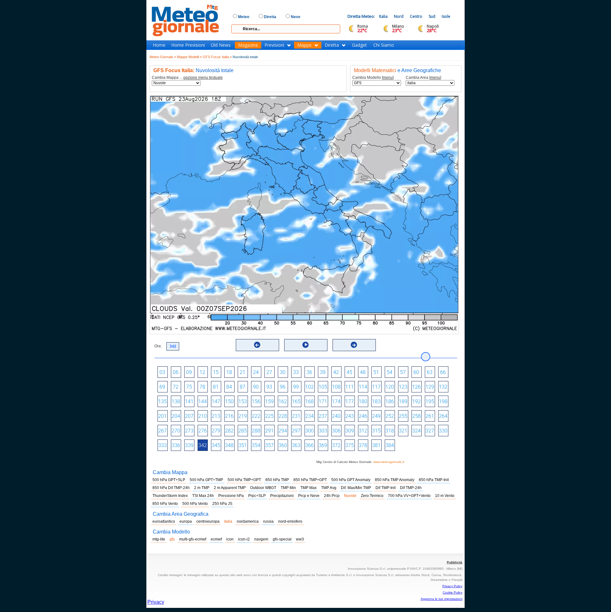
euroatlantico (163, 521)
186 (389, 401)
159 (269, 401)
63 (429, 372)
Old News (221, 45)
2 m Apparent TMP (230, 488)
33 (296, 372)
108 (336, 387)
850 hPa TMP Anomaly (394, 480)
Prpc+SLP (257, 495)
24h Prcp (332, 495)
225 (269, 416)
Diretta (332, 45)
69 (162, 387)
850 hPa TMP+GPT (310, 480)
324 (416, 431)
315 (376, 431)
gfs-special (282, 539)
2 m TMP (201, 488)
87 (242, 387)
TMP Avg (328, 488)
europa (185, 521)
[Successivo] (354, 344)
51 (376, 372)
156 (256, 401)
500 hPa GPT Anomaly (350, 480)
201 (162, 416)
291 (269, 431)
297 (296, 431)
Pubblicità (454, 562)
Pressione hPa (231, 495)
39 (323, 372)
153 (242, 401)
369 (323, 445)
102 (309, 387)
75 (189, 387)
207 (189, 416)
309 (349, 431)
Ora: (158, 346)
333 (162, 445)
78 (202, 387)
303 (323, 431)
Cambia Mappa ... (187, 78)
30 (282, 372)
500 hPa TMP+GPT (244, 480)
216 (229, 416)
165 (296, 401)
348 (229, 445)
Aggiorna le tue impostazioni (441, 599)
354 (256, 445)
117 (376, 387)
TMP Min (288, 488)
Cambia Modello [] (373, 78)
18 (229, 372)
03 (162, 372)
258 (416, 416)
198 (443, 401)
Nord (399, 16)
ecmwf (216, 539)
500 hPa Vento (195, 503)
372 (336, 445)
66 (443, 372)
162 (282, 401)
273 (189, 431)
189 (403, 401)
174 (336, 401)
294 (282, 431)
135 (162, 401)
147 (216, 401)
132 (443, 387)
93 (269, 387)
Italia (383, 16)
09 (189, 372)
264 (443, 416)
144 (202, 401)
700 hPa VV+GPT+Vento (409, 495)
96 (282, 387)
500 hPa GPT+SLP (168, 480)
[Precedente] (257, 344)
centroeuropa (208, 521)
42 (336, 372)
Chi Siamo (383, 45)
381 (376, 445)
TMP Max (308, 488)
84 (229, 387)
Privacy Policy (452, 586)
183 (376, 401)
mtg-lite (158, 539)
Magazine (248, 45)
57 (403, 372)
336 (176, 445)
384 (389, 445)
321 (403, 431)
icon (230, 539)
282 (229, 431)
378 (363, 445)
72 (176, 387)
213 (216, 416)
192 (416, 401)
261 (429, 416)
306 (336, 431)
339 (189, 445)
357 (269, 445)
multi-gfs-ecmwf (192, 539)
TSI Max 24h (203, 495)
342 (202, 445)
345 (216, 445)
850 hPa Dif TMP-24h (171, 488)
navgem (261, 539)
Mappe (304, 45)
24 (256, 372)
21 (242, 372)
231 (296, 416)
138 (176, 401)
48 (363, 372)
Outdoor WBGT (263, 488)
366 (309, 445)
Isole (446, 16)
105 (323, 387)
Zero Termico (372, 495)
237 (323, 416)
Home (159, 45)
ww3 (300, 539)
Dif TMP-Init (386, 488)
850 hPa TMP (277, 480)
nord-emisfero (290, 521)
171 (323, 401)
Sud (432, 16)
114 (363, 387)
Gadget (359, 45)
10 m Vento (444, 495)
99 (296, 387)
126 (416, 387)
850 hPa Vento (165, 503)
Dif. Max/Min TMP (356, 488)
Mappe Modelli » (189, 57)
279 (216, 431)
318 (389, 431)
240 (336, 416)
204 (176, 416)
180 (363, 401)
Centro (416, 16)
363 (296, 445)
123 (403, 387)
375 (349, 445)
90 (256, 387)
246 (363, 416)
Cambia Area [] (423, 78)
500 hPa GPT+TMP (206, 480)
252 (389, 416)
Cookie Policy (452, 592)
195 (429, 401)
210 (202, 416)
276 (202, 431)
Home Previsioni (188, 45)
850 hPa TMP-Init (434, 480)
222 (256, 416)
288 (256, 431)
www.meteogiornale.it (388, 462)
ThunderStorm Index (170, 495)
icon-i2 (244, 539)
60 (416, 372)
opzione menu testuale (203, 77)
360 (282, 445)
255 (403, 416)
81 (216, 387)
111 (349, 387)
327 (429, 431)
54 (389, 372)
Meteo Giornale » (163, 57)
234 (309, 416)
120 (389, 387)
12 (202, 372)
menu (388, 77)
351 (242, 445)
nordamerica (248, 521)
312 (363, 431)
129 (429, 387)
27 (269, 372)
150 (229, 401)
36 (309, 372)
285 (242, 431)
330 (443, 431)
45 (349, 372)
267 (162, 431)
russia (268, 521)
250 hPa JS (222, 503)
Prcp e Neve (309, 495)
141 (189, 401)
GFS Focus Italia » (217, 57)
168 (309, 401)
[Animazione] (305, 344)
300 (309, 431)
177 (349, 401)
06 (176, 372)
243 (349, 416)
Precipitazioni (282, 495)
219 (242, 416)
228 (282, 416)
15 (216, 372)
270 (176, 431)
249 (376, 416)
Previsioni (274, 45)
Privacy (155, 602)
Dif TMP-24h (411, 488)
